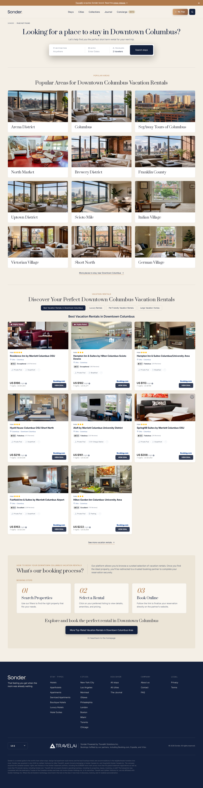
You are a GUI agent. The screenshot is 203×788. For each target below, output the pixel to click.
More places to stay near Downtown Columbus (100, 273)
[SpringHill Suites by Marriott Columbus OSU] (165, 407)
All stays (115, 682)
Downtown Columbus (28, 432)
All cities (115, 687)
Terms (174, 687)
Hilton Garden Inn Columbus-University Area (97, 499)
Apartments (55, 692)
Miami (83, 717)
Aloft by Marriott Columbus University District (98, 427)
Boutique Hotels (58, 702)
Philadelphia (86, 702)
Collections (94, 11)
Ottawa (83, 697)
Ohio (13, 360)
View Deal (59, 385)
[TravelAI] (64, 745)
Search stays (141, 50)
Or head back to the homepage (101, 638)
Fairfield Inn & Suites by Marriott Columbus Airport (37, 499)
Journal (108, 11)
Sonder (11, 23)
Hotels (53, 682)
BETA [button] (131, 12)
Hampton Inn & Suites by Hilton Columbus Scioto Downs (99, 357)
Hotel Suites (56, 712)
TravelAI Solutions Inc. (109, 744)
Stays (71, 11)
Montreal (84, 692)
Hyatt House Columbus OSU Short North (32, 427)
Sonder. (178, 746)
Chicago (84, 727)
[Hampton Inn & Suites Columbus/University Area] (165, 335)
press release (119, 3)
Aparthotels (55, 687)
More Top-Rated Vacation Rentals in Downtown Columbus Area (101, 630)
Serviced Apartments (60, 697)
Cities (81, 11)
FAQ (143, 692)
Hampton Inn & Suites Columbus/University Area (163, 356)
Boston (83, 712)
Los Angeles (86, 687)
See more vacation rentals (100, 542)
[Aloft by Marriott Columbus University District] (101, 407)
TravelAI (79, 3)
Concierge (126, 12)
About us (145, 682)
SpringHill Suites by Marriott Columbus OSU (160, 427)
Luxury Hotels (57, 707)
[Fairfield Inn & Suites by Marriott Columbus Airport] (38, 479)
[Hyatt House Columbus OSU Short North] (38, 407)
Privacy (174, 682)
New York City (87, 682)
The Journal (116, 692)
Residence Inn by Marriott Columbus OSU (32, 356)
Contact (144, 687)
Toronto (84, 722)
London (84, 707)
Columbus (20, 360)
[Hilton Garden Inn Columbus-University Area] (101, 479)
